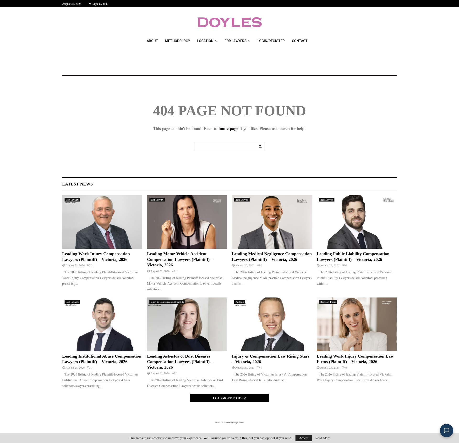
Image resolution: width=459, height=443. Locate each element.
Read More (322, 438)
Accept (303, 438)
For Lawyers (235, 41)
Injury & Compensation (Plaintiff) (167, 301)
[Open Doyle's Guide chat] (446, 430)
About (152, 41)
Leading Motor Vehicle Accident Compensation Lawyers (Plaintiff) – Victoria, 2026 (180, 259)
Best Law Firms (328, 301)
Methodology (177, 41)
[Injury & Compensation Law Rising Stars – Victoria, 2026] (272, 324)
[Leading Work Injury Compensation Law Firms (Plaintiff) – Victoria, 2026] (357, 324)
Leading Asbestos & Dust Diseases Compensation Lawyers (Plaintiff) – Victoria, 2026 (180, 362)
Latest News (77, 184)
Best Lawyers (72, 199)
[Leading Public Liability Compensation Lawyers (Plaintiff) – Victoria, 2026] (357, 222)
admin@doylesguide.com (234, 422)
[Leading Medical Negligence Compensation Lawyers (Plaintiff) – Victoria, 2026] (272, 222)
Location (205, 41)
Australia (239, 301)
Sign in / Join (100, 4)
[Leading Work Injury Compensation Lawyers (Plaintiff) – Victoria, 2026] (102, 222)
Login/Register (271, 41)
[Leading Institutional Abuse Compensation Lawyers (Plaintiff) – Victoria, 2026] (102, 324)
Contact (300, 41)
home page (228, 128)
